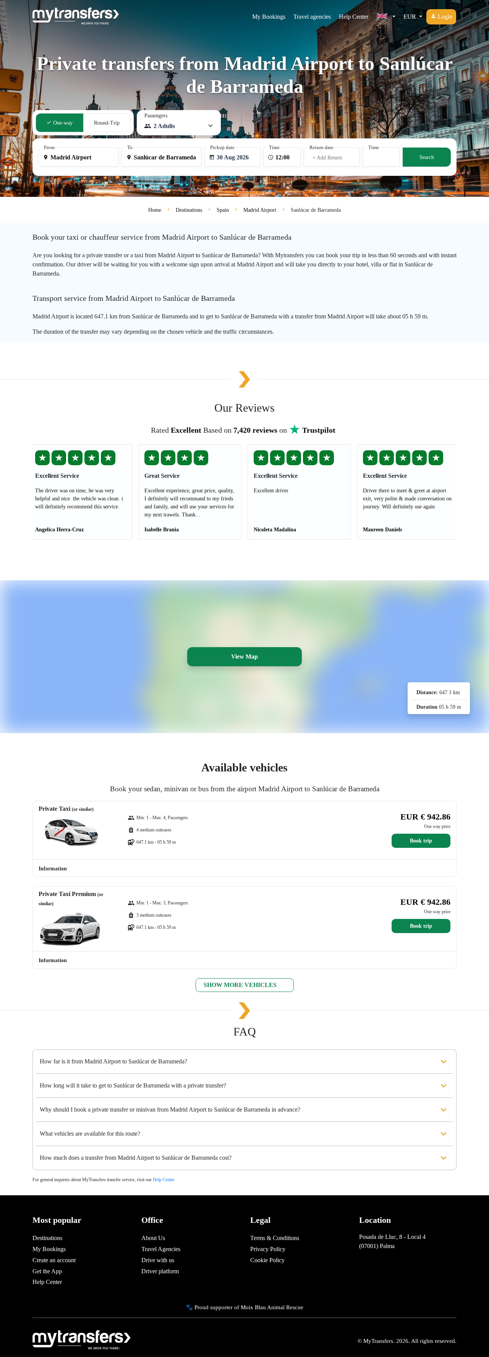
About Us (153, 1238)
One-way (62, 123)
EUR (410, 16)
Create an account (54, 1260)
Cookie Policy (267, 1260)
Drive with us (157, 1260)
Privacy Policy (267, 1249)
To (130, 147)
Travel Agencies (160, 1249)
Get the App (47, 1271)
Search (426, 157)
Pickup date (222, 147)
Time (274, 147)
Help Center (353, 16)
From (49, 147)
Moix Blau (253, 1307)
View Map (244, 656)
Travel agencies (312, 16)
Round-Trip (107, 123)
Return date (321, 147)
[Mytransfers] (75, 17)
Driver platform (160, 1271)
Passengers (155, 115)
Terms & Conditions (274, 1238)
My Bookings (268, 16)
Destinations (47, 1238)
